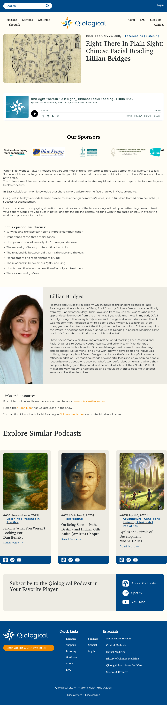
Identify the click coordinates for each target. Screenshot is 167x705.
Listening (152, 36)
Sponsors (155, 19)
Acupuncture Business (118, 638)
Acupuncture (74, 518)
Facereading (134, 36)
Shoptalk (14, 24)
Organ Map (24, 407)
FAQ (142, 19)
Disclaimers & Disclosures (83, 695)
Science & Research (117, 672)
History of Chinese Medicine (122, 658)
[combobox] (27, 6)
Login (160, 5)
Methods (87, 522)
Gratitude (44, 19)
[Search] (48, 6)
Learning (27, 19)
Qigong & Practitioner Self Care (124, 665)
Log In (92, 651)
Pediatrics (72, 526)
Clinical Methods (116, 645)
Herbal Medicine (115, 652)
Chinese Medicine (71, 414)
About (131, 19)
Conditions (94, 518)
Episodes (12, 19)
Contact (159, 24)
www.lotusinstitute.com (89, 401)
